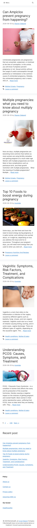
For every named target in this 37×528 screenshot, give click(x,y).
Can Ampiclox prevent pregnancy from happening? (16, 15)
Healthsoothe (7, 508)
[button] (32, 2)
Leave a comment (11, 89)
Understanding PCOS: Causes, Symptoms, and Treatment (14, 355)
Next (16, 423)
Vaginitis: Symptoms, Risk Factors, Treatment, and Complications (18, 271)
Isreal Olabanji (23, 521)
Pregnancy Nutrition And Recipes (17, 252)
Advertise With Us (9, 497)
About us (6, 482)
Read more (14, 81)
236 (11, 423)
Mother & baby (10, 86)
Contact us (7, 487)
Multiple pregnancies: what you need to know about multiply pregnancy (18, 105)
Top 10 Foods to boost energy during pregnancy (17, 195)
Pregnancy (20, 86)
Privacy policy (7, 492)
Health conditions (11, 336)
